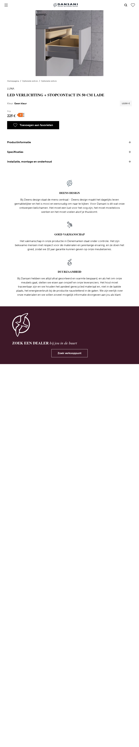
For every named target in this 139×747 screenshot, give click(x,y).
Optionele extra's (30, 81)
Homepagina (13, 81)
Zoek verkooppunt (69, 353)
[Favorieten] (133, 5)
